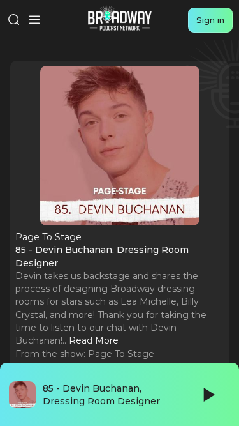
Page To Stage (121, 354)
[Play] (208, 395)
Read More (94, 340)
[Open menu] (34, 20)
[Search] (14, 20)
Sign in (210, 20)
